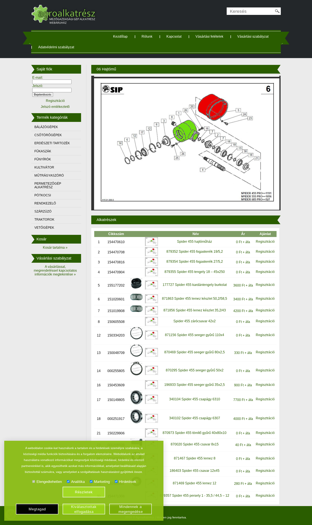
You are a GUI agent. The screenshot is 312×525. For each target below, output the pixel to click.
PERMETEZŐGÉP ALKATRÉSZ (47, 185)
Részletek (84, 492)
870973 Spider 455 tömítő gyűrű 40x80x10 (194, 433)
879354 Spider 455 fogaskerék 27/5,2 (194, 261)
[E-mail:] (52, 81)
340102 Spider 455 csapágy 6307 (194, 418)
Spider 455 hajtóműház (194, 241)
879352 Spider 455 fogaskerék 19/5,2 (194, 251)
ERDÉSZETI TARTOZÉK (52, 143)
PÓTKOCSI (42, 195)
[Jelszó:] (52, 90)
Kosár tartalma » (55, 247)
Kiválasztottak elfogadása (84, 509)
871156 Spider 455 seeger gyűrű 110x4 (194, 335)
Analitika (78, 482)
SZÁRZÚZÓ (43, 211)
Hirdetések (127, 482)
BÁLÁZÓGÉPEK (46, 127)
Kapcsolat (173, 36)
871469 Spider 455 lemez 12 (194, 483)
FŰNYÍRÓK (42, 159)
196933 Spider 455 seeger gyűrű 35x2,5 (194, 385)
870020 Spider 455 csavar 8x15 (195, 444)
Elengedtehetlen (49, 482)
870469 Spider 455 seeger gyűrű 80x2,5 (194, 352)
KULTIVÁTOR (44, 167)
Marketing (102, 482)
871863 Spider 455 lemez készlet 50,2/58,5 (194, 298)
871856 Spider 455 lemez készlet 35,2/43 (194, 310)
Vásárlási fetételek (209, 36)
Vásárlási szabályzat (252, 36)
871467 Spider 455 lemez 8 (194, 458)
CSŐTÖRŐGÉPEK (48, 135)
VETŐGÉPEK (44, 227)
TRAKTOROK (44, 219)
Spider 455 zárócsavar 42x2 (194, 321)
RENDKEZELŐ (45, 203)
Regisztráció (265, 241)
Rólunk (147, 36)
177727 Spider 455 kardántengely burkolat (195, 285)
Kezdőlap (120, 36)
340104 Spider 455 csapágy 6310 (194, 399)
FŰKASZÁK (42, 151)
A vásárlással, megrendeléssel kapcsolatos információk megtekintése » (55, 270)
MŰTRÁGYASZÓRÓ (49, 175)
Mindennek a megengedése (130, 509)
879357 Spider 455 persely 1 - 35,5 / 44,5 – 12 (194, 495)
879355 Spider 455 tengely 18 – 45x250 (194, 272)
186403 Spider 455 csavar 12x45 (194, 470)
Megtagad (37, 509)
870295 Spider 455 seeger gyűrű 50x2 (194, 370)
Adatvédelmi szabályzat (56, 47)
